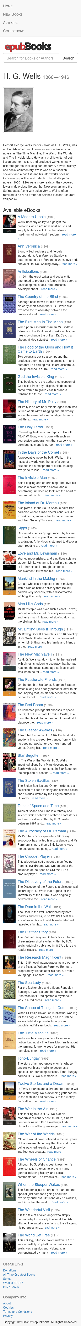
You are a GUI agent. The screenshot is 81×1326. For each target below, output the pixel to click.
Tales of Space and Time (38, 805)
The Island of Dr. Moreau (38, 502)
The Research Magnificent (39, 957)
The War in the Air (33, 1108)
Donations (9, 1270)
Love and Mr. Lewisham (37, 553)
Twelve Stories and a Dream (41, 1083)
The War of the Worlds (36, 1133)
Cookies (8, 1307)
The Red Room (30, 704)
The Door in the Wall (35, 906)
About (7, 1303)
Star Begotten (29, 755)
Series (7, 1278)
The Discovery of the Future (41, 881)
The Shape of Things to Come (43, 1007)
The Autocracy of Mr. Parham (42, 830)
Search (68, 58)
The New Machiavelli (35, 654)
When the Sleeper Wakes (39, 1184)
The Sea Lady (29, 982)
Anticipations (28, 271)
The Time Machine (33, 1032)
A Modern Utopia (32, 216)
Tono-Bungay (29, 1058)
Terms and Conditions (17, 1311)
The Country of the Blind (38, 296)
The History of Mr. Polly (37, 401)
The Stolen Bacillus (34, 780)
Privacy (8, 1316)
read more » (69, 264)
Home (7, 5)
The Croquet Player (34, 856)
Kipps (22, 527)
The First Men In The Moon (40, 321)
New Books (12, 14)
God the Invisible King (36, 376)
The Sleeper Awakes (35, 729)
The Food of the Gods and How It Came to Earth (45, 349)
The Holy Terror (30, 426)
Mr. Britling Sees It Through (40, 628)
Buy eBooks (11, 1287)
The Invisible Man (32, 477)
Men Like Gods (30, 603)
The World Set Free (34, 1234)
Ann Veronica (29, 246)
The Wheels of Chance (37, 1159)
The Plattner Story (33, 931)
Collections (13, 30)
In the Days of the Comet (38, 452)
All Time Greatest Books (19, 1274)
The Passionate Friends (37, 679)
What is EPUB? (13, 1283)
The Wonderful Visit (34, 1209)
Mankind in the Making (36, 578)
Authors (10, 22)
